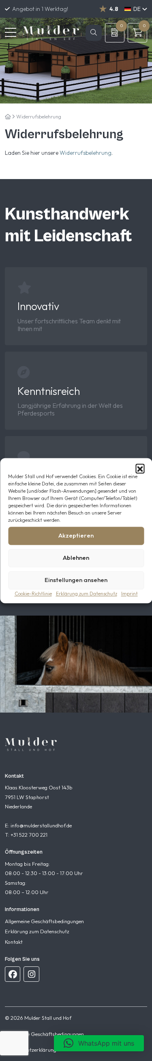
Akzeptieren (76, 535)
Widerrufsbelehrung (85, 152)
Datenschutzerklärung (30, 1049)
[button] (140, 468)
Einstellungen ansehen (76, 580)
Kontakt (14, 942)
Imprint (129, 594)
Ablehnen (76, 557)
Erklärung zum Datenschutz (86, 594)
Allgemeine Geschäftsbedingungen (44, 921)
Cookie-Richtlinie (33, 594)
